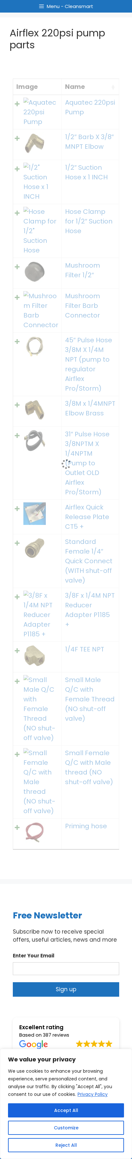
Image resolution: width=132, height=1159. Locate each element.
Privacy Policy (93, 1094)
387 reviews (56, 1035)
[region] (66, 1104)
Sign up (66, 989)
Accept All (66, 1110)
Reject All (66, 1145)
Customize (66, 1128)
